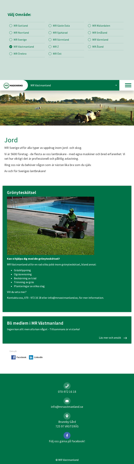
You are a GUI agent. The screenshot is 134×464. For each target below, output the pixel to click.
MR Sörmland (61, 39)
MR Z (56, 46)
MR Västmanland (24, 46)
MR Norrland (21, 32)
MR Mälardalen (101, 25)
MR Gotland (21, 25)
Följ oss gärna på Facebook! (67, 441)
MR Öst (57, 53)
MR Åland (97, 46)
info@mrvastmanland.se (63, 297)
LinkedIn (38, 357)
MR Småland (99, 32)
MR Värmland (100, 39)
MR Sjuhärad (60, 32)
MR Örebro (20, 53)
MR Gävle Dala (61, 25)
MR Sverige (20, 39)
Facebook (21, 357)
